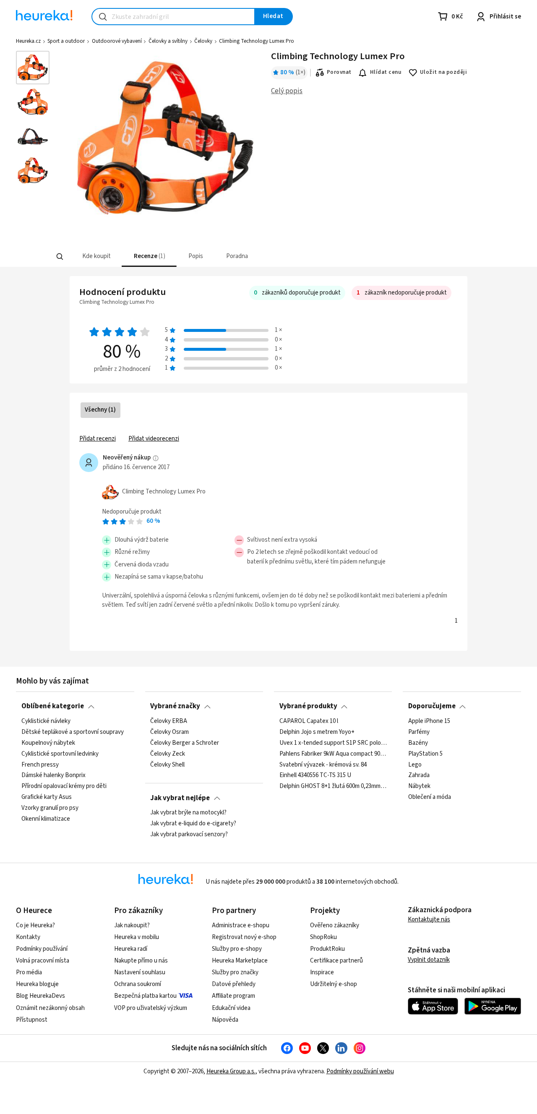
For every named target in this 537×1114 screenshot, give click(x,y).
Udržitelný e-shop (333, 984)
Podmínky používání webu (360, 1071)
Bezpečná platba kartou (145, 995)
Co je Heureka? (35, 925)
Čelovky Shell (167, 764)
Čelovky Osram (169, 732)
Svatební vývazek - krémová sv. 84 (323, 764)
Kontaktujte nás (429, 919)
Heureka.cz (28, 41)
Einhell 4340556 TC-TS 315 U (315, 775)
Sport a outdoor (66, 41)
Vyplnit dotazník (429, 959)
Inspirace (322, 972)
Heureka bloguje (37, 984)
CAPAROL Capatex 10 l (308, 721)
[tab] (95, 256)
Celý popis (286, 91)
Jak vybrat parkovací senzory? (189, 834)
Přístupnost (31, 1019)
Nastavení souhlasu (139, 972)
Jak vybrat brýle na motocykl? (188, 813)
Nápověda (225, 1019)
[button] (95, 257)
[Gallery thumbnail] (33, 67)
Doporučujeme (432, 706)
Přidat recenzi (97, 438)
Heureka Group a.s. (230, 1071)
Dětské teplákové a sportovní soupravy (72, 732)
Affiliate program (233, 995)
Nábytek (419, 786)
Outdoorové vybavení (117, 41)
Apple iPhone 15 (429, 721)
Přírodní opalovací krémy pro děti (64, 786)
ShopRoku (323, 937)
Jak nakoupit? (132, 925)
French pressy (40, 764)
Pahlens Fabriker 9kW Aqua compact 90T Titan (333, 753)
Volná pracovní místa (42, 960)
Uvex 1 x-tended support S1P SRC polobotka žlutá (333, 743)
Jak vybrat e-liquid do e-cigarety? (193, 823)
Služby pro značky (235, 972)
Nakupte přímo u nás (141, 960)
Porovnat (339, 72)
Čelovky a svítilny (168, 41)
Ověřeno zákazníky (334, 925)
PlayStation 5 (425, 753)
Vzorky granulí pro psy (49, 808)
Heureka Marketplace (240, 960)
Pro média (29, 972)
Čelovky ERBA (168, 721)
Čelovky (203, 41)
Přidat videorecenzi (153, 438)
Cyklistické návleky (45, 721)
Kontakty (28, 937)
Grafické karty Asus (46, 797)
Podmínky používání (42, 948)
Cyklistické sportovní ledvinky (60, 753)
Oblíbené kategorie (52, 706)
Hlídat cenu (385, 72)
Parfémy (419, 732)
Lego (415, 764)
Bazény (418, 743)
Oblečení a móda (429, 797)
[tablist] (207, 256)
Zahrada (419, 775)
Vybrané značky (175, 706)
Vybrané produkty (308, 706)
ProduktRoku (327, 948)
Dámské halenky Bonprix (53, 775)
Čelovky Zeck (167, 753)
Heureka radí (130, 948)
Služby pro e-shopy (237, 948)
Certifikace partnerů (336, 960)
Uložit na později (443, 72)
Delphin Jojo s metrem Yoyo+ (317, 732)
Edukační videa (231, 1008)
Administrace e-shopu (240, 925)
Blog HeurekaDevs (40, 995)
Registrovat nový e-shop (244, 937)
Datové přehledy (233, 984)
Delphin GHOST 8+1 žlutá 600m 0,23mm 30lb (333, 786)
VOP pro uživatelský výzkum (150, 1008)
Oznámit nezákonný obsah (50, 1008)
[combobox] (173, 16)
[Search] (59, 256)
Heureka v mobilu (136, 937)
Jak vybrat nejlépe (180, 798)
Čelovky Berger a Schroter (184, 743)
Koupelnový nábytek (48, 743)
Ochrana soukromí (137, 984)
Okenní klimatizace (45, 819)
